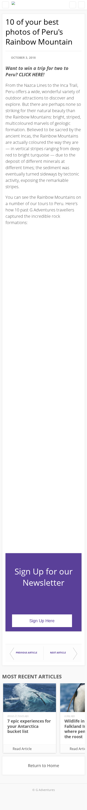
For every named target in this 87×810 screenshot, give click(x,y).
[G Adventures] (13, 5)
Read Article (22, 748)
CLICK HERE (31, 74)
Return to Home (43, 765)
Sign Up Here (41, 620)
